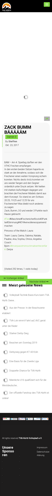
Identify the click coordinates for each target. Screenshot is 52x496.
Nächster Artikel (37, 281)
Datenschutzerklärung (43, 453)
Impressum (42, 447)
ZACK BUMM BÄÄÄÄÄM (17, 129)
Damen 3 (11, 136)
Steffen (13, 141)
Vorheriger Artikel (15, 278)
